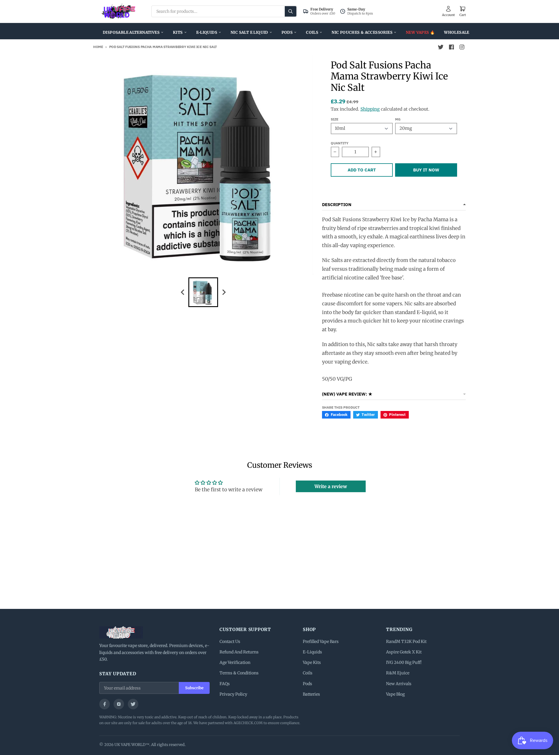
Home (98, 47)
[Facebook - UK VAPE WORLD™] (451, 47)
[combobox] (224, 11)
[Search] (290, 11)
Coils (312, 32)
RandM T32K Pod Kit (406, 641)
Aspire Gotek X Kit (404, 652)
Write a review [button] (330, 486)
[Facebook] (104, 704)
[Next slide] (223, 292)
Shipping (370, 109)
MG (398, 119)
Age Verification (235, 662)
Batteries (311, 694)
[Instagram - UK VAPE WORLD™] (462, 47)
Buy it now (426, 170)
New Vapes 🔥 (420, 32)
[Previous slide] (182, 292)
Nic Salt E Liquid (249, 32)
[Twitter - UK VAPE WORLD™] (441, 47)
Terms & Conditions (239, 673)
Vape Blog (395, 694)
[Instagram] (119, 704)
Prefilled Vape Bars (321, 641)
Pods (287, 32)
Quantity (340, 143)
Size (334, 119)
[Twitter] (133, 704)
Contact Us (230, 641)
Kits (178, 32)
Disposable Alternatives (131, 32)
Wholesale (456, 32)
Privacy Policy (233, 694)
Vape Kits (312, 662)
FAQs (225, 683)
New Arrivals (398, 683)
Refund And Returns (239, 652)
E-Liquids (206, 32)
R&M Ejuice (397, 673)
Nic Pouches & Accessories (362, 32)
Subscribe (194, 687)
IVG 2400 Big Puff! (404, 662)
